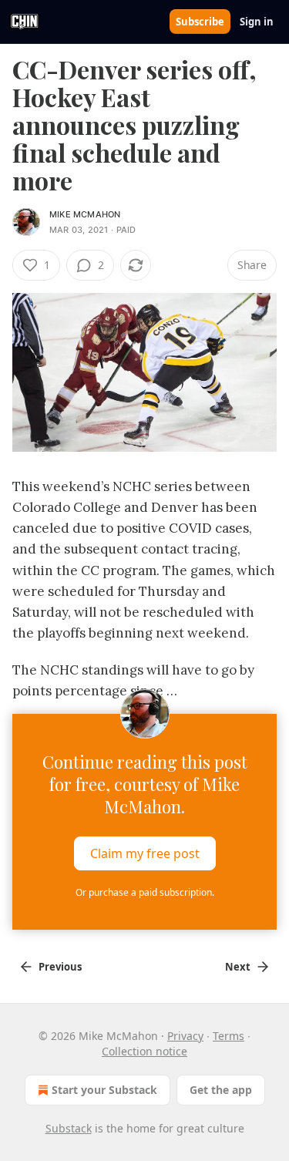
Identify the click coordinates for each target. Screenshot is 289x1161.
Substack (68, 1128)
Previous (60, 967)
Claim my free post (145, 852)
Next (237, 967)
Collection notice (144, 1051)
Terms (228, 1035)
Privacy (185, 1035)
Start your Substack (104, 1089)
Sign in (257, 22)
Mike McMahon (84, 214)
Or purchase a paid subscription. (145, 892)
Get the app (221, 1089)
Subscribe (200, 22)
